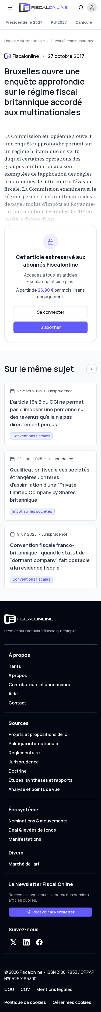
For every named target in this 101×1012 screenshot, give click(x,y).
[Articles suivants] (91, 369)
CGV (25, 989)
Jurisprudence (24, 762)
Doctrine (18, 771)
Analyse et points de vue (34, 789)
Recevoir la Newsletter (53, 912)
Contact (17, 703)
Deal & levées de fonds (32, 830)
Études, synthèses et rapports (40, 780)
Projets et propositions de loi (38, 734)
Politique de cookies (25, 1002)
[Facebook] (39, 942)
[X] (13, 942)
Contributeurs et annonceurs (39, 685)
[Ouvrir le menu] (10, 7)
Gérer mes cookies (72, 1002)
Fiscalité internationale (24, 40)
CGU (9, 989)
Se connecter (50, 312)
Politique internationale (33, 743)
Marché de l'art (24, 864)
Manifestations (25, 839)
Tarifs (15, 666)
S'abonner (50, 327)
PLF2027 (59, 22)
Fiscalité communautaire (73, 40)
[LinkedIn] (26, 942)
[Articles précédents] (79, 369)
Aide (13, 694)
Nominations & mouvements (38, 821)
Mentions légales (54, 989)
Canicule (83, 22)
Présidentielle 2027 (23, 22)
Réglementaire (24, 753)
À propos (18, 675)
